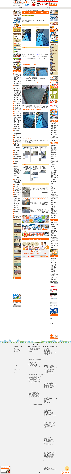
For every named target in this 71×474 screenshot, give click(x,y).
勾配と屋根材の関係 (46, 411)
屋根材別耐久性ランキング (16, 169)
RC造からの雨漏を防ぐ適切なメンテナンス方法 (49, 422)
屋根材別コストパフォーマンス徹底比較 (17, 166)
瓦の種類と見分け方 (17, 154)
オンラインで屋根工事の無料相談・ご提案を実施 (54, 222)
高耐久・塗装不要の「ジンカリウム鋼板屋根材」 (49, 421)
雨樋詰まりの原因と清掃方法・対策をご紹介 (34, 397)
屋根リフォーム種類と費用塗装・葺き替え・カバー (54, 160)
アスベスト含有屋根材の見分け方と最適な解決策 (17, 158)
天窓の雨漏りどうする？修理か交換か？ (17, 205)
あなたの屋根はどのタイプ (47, 350)
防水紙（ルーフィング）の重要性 (47, 437)
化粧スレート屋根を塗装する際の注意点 (53, 174)
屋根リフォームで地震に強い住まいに (33, 364)
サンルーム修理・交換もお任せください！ (54, 260)
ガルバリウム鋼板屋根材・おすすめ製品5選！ (49, 365)
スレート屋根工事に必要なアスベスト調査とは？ (17, 213)
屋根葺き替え (55, 47)
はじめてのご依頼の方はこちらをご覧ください (34, 348)
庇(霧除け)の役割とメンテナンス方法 (16, 122)
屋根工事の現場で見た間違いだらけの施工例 (54, 204)
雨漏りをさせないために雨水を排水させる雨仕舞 (17, 150)
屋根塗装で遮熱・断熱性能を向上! (54, 210)
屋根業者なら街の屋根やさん (17, 369)
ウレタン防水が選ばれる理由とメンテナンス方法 (17, 99)
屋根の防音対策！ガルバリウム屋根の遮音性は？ (54, 140)
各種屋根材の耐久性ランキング (47, 440)
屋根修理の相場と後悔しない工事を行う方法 (54, 149)
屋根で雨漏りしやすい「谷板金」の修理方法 (17, 152)
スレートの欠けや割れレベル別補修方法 (54, 164)
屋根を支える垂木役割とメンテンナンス (17, 194)
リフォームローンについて (32, 380)
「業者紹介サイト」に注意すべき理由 (54, 247)
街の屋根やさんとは (16, 348)
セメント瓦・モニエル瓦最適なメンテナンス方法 (17, 113)
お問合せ (15, 371)
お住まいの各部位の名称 (17, 75)
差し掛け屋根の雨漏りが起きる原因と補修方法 (17, 141)
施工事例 (26, 10)
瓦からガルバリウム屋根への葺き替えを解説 (54, 127)
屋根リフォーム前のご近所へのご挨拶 (53, 226)
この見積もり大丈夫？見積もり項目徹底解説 (54, 230)
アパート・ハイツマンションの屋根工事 (54, 273)
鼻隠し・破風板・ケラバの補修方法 (17, 88)
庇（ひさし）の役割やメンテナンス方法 (17, 201)
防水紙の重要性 (16, 161)
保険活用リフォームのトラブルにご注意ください (54, 245)
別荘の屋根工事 (53, 275)
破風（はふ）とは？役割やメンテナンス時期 (17, 217)
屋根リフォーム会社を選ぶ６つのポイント (54, 187)
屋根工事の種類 (53, 44)
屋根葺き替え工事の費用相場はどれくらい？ (54, 151)
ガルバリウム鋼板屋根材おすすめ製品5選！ (54, 134)
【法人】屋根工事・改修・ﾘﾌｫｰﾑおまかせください (54, 277)
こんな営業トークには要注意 (54, 234)
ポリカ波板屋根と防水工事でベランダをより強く (54, 264)
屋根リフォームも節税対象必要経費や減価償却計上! (54, 279)
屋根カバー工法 (55, 50)
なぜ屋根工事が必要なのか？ (54, 145)
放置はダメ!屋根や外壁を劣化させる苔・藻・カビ (17, 173)
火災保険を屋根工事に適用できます (33, 365)
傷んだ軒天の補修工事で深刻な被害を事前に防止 (17, 95)
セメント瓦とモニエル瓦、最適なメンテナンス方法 (50, 384)
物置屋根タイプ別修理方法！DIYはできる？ (54, 258)
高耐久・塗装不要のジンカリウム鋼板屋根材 (17, 190)
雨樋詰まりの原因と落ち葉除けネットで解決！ (54, 268)
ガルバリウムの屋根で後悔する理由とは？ (17, 184)
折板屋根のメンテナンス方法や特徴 (48, 382)
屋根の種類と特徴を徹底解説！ (17, 73)
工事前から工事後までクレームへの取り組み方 (54, 228)
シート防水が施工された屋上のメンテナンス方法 (17, 101)
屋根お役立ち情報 (53, 188)
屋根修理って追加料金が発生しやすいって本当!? (54, 241)
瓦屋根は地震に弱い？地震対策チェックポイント (54, 200)
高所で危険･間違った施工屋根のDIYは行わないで (17, 192)
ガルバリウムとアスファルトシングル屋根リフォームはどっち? (17, 180)
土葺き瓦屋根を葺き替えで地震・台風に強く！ (17, 115)
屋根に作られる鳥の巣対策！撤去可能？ (54, 270)
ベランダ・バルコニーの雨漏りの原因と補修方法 (17, 109)
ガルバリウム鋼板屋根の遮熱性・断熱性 (54, 130)
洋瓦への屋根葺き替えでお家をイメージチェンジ (17, 177)
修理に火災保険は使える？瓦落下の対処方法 (54, 194)
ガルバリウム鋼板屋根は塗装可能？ (54, 128)
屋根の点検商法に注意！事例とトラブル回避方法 (54, 237)
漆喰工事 (54, 53)
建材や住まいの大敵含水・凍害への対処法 (17, 147)
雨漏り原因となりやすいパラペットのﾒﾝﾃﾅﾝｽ (17, 103)
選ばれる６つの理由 (16, 349)
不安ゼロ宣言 (16, 351)
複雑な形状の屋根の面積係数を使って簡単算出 (17, 134)
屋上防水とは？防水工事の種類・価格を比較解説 (17, 107)
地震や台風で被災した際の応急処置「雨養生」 (17, 128)
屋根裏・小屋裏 (16, 143)
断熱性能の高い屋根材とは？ (16, 207)
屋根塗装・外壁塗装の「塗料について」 (48, 353)
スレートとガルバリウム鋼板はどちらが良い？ (54, 123)
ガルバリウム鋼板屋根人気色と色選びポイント (54, 132)
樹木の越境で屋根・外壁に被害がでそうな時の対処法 (54, 243)
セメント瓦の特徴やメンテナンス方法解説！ (17, 111)
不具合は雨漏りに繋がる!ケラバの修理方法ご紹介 (17, 91)
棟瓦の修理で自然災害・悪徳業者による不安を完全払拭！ (50, 398)
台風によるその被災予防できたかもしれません (54, 190)
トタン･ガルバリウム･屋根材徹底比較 (17, 182)
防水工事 (54, 60)
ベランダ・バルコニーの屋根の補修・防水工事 (34, 366)
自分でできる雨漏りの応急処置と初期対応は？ (54, 212)
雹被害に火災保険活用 (46, 467)
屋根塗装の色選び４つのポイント (53, 206)
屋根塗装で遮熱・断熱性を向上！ (47, 410)
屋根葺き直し (55, 63)
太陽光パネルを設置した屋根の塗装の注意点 (54, 172)
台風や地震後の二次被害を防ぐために (54, 196)
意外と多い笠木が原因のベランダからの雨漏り (17, 93)
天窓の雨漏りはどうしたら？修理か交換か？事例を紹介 (50, 388)
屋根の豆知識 (45, 438)
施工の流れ (52, 183)
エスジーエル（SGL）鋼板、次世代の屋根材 (49, 445)
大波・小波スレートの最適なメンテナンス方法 (17, 120)
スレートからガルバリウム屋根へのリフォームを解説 (54, 125)
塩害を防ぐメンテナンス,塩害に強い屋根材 (17, 171)
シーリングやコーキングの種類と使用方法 (17, 124)
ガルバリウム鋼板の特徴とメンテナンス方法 (17, 188)
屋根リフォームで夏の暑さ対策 (32, 367)
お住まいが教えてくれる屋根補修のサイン (54, 154)
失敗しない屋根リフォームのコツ (54, 147)
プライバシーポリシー (17, 370)
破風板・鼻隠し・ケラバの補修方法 (48, 387)
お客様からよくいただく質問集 (47, 355)
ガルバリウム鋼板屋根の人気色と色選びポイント (49, 372)
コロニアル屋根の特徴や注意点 (53, 166)
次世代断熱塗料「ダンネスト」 (53, 208)
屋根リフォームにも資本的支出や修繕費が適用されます (35, 381)
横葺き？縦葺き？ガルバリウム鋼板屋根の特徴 (54, 136)
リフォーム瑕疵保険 (16, 352)
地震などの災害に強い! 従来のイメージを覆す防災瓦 (50, 415)
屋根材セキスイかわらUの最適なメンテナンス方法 (54, 178)
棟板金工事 (54, 66)
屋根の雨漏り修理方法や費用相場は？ (17, 196)
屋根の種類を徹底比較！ (52, 158)
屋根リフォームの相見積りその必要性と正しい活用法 (54, 224)
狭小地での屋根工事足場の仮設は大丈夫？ (54, 181)
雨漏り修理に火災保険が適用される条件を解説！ (54, 213)
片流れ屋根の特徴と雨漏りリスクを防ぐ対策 (17, 137)
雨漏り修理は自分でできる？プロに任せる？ (17, 81)
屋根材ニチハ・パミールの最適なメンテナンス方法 (54, 176)
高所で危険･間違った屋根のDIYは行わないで (49, 423)
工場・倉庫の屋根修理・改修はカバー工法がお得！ (54, 262)
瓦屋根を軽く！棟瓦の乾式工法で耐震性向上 (49, 413)
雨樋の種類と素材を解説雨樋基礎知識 (17, 211)
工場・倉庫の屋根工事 (54, 271)
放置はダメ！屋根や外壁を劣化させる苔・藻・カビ (50, 452)
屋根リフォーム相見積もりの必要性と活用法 (34, 378)
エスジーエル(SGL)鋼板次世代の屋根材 (17, 186)
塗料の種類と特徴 (53, 286)
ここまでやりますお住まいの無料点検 (49, 8)
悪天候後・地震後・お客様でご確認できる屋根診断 (50, 352)
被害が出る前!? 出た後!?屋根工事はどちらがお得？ (54, 232)
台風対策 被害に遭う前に (32, 363)
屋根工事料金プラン (31, 351)
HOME (23, 10)
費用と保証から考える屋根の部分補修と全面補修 (34, 382)
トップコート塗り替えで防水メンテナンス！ (17, 215)
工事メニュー (30, 350)
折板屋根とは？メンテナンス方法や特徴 (54, 170)
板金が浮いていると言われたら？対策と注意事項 (54, 239)
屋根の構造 (45, 400)
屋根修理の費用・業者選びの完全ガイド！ (17, 77)
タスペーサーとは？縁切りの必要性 (17, 97)
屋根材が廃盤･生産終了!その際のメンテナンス (17, 175)
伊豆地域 (15, 304)
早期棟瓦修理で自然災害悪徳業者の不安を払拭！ (17, 118)
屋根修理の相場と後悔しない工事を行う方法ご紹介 (35, 376)
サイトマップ (16, 372)
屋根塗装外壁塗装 (54, 70)
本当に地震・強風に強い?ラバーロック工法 (17, 130)
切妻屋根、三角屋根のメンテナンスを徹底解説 (17, 139)
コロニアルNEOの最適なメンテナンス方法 (54, 179)
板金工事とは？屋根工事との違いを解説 (17, 83)
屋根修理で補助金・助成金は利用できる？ (54, 217)
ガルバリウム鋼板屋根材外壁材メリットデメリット (54, 138)
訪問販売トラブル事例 (54, 235)
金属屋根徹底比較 (46, 443)
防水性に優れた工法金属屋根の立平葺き (17, 126)
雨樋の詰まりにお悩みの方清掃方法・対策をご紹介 (54, 266)
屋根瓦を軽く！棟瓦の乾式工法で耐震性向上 (54, 198)
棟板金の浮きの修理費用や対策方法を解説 (17, 85)
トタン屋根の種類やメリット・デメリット (54, 168)
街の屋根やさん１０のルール (17, 350)
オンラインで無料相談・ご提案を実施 (33, 349)
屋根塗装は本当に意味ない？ (16, 79)
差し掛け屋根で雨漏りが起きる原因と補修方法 (49, 457)
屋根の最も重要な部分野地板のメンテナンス (17, 163)
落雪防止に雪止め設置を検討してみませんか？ (34, 393)
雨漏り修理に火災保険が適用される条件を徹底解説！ (50, 469)
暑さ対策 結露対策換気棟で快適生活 (17, 145)
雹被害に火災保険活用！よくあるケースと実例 (54, 215)
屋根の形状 (15, 135)
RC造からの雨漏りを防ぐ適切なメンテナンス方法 (17, 199)
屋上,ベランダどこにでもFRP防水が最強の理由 (17, 105)
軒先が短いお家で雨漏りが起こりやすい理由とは (17, 156)
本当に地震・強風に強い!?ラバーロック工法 (49, 455)
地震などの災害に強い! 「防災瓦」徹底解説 (54, 202)
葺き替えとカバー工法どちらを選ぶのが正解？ (54, 156)
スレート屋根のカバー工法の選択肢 (54, 162)
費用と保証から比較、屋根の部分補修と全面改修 (54, 152)
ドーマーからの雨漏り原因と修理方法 (17, 203)
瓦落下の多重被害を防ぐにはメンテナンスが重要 (54, 192)
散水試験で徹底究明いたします (32, 362)
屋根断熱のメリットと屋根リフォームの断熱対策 (17, 209)
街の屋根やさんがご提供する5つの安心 (21, 8)
